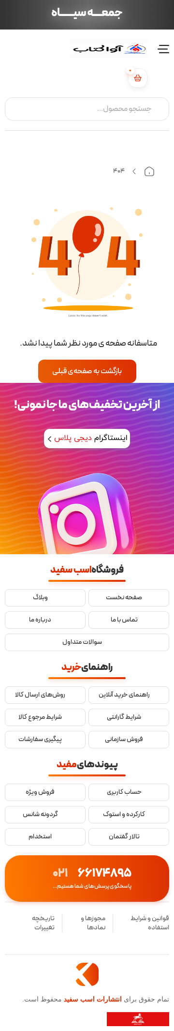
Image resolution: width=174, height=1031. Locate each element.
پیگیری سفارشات (40, 739)
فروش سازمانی (124, 739)
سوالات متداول (82, 642)
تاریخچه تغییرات (43, 923)
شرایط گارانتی (124, 717)
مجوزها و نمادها (93, 923)
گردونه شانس (40, 814)
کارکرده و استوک (124, 814)
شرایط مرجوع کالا (40, 717)
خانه (149, 171)
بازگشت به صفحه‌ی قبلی (87, 371)
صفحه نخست (124, 598)
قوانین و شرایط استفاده (149, 923)
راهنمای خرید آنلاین (124, 695)
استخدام (40, 837)
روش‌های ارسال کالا (40, 695)
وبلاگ (40, 598)
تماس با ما (124, 620)
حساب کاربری (124, 792)
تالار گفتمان (124, 837)
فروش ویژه (40, 792)
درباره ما (40, 620)
